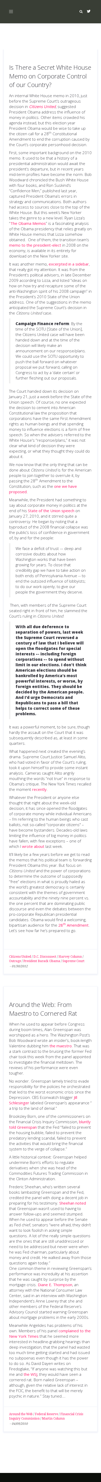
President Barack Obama (41, 961)
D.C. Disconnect (44, 956)
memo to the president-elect (35, 245)
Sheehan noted (72, 1203)
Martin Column (53, 1418)
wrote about (33, 846)
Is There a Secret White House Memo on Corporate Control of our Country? (50, 76)
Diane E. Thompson (55, 1284)
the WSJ (30, 1374)
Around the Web (21, 1414)
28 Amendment (73, 925)
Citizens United (20, 956)
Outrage (15, 961)
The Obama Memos (28, 223)
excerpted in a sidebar (69, 264)
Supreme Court (73, 961)
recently (39, 789)
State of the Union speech (51, 510)
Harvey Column (70, 956)
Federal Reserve (46, 1414)
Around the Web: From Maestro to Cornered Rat (43, 1009)
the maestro (60, 1045)
